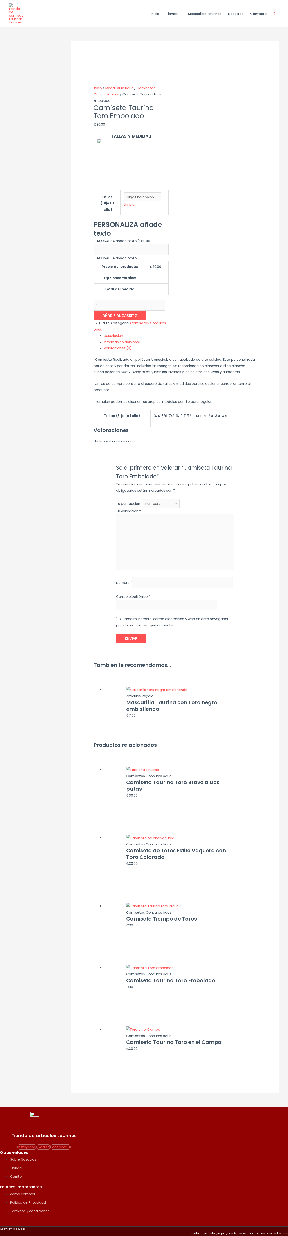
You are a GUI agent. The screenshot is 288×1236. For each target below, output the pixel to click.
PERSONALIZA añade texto (122, 240)
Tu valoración (128, 511)
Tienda (172, 13)
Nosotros (235, 13)
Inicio (155, 13)
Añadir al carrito (120, 315)
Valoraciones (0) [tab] (118, 348)
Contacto (258, 13)
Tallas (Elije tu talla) (107, 203)
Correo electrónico (133, 596)
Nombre (124, 582)
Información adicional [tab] (122, 342)
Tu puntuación (129, 503)
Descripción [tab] (113, 335)
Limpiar (130, 204)
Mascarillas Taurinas (204, 13)
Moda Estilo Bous (119, 88)
